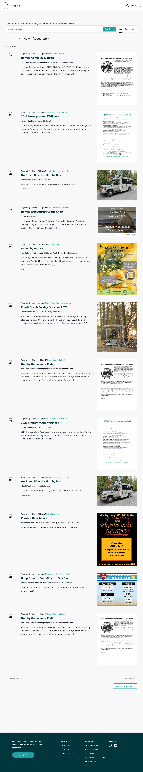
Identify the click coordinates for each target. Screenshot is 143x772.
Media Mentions (91, 761)
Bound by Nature (32, 248)
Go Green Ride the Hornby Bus (41, 175)
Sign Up (23, 755)
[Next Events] (11, 38)
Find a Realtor (90, 753)
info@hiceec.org (65, 23)
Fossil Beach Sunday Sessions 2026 (44, 307)
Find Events (109, 29)
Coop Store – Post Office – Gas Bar (44, 578)
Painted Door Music (34, 518)
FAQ (86, 765)
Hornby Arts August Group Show (42, 211)
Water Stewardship (92, 745)
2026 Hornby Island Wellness (40, 116)
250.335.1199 (65, 745)
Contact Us (65, 749)
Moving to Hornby (91, 749)
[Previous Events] (7, 38)
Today (18, 38)
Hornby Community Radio (37, 57)
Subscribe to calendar (124, 686)
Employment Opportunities (95, 757)
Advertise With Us (67, 753)
